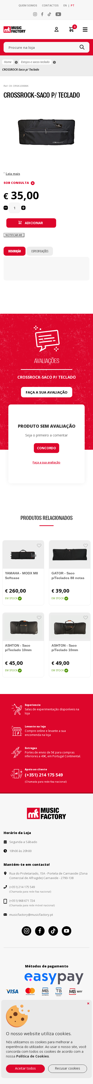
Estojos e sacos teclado (35, 62)
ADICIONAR (34, 223)
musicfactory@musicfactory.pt (31, 914)
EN (65, 5)
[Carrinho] (70, 29)
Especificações (39, 251)
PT (72, 5)
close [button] (88, 1003)
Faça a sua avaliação (46, 392)
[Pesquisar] (82, 47)
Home (7, 62)
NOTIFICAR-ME (13, 235)
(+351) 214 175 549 (44, 775)
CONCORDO (46, 448)
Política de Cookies (32, 1056)
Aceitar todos (25, 1068)
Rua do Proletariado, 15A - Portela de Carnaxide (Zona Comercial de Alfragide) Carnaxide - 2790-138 (48, 875)
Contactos (50, 5)
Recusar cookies (67, 1068)
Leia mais (13, 174)
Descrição (14, 251)
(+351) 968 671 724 (22, 900)
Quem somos (28, 5)
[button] (85, 108)
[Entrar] (56, 29)
